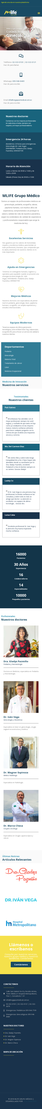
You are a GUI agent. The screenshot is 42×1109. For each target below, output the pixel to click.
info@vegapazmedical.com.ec (20, 100)
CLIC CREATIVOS (30, 1101)
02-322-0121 (30, 62)
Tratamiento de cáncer (13, 363)
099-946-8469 (18, 81)
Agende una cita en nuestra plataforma (15, 2)
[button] (39, 13)
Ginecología (9, 355)
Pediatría (8, 351)
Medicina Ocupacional (13, 371)
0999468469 (10, 148)
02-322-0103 (17, 62)
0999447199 (18, 151)
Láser (7, 367)
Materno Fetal (10, 359)
